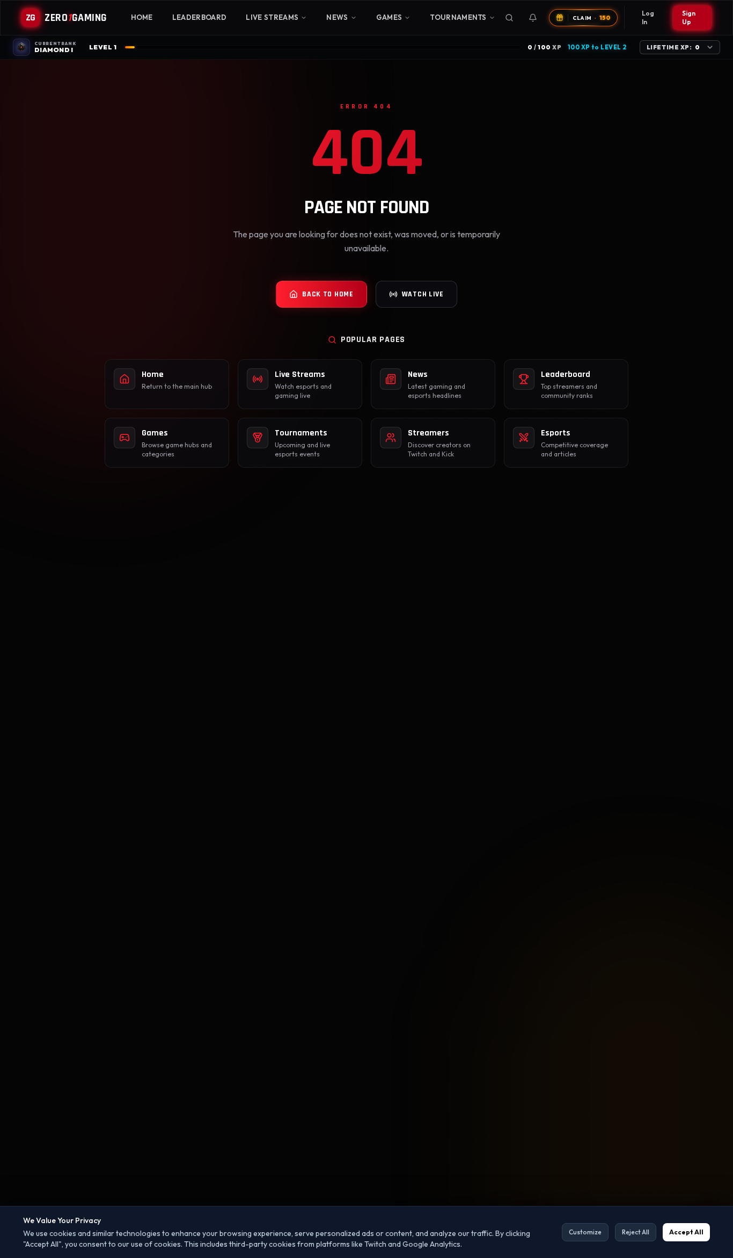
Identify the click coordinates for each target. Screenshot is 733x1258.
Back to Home (327, 294)
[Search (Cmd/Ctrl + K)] (509, 17)
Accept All (686, 1232)
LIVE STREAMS (272, 17)
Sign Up (688, 17)
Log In (648, 17)
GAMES (389, 17)
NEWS (337, 17)
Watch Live (423, 294)
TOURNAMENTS (458, 17)
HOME (142, 17)
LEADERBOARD (199, 17)
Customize (585, 1232)
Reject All (635, 1232)
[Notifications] (532, 17)
